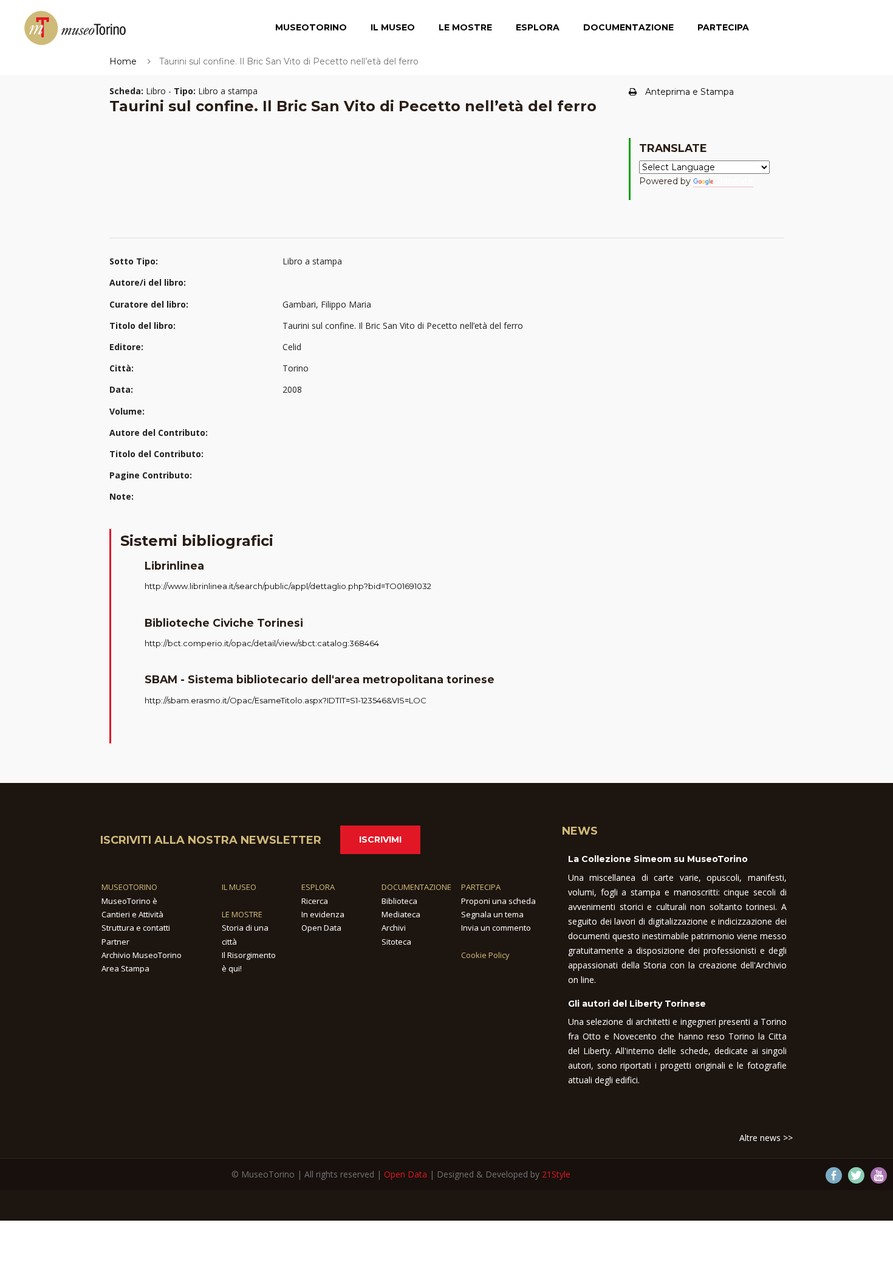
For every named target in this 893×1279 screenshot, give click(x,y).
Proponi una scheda (498, 900)
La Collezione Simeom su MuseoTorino (658, 858)
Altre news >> (766, 1137)
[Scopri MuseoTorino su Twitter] (856, 1175)
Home (123, 61)
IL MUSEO (239, 886)
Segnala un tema (492, 914)
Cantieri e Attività (132, 914)
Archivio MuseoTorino (141, 955)
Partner (115, 941)
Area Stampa (125, 968)
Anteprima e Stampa (689, 91)
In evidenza (322, 914)
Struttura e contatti (135, 927)
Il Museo (393, 27)
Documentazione (628, 27)
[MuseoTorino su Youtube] (879, 1175)
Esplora (537, 27)
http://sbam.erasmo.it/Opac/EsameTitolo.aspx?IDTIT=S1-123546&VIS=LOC (285, 700)
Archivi (393, 927)
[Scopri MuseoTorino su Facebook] (834, 1175)
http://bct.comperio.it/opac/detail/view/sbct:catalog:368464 (262, 643)
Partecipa (723, 27)
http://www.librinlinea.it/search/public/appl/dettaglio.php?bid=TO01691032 (288, 586)
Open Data (321, 927)
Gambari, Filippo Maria (326, 304)
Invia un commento (496, 927)
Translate (734, 181)
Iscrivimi (380, 839)
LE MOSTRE (242, 914)
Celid (291, 347)
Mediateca (400, 914)
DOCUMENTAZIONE (416, 886)
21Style (556, 1174)
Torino (295, 368)
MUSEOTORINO (129, 886)
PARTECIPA (481, 886)
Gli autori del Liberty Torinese (637, 1003)
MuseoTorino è (129, 900)
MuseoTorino (311, 27)
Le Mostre (465, 27)
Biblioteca (399, 900)
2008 (292, 389)
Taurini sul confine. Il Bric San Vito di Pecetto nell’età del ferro (402, 325)
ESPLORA (318, 886)
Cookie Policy (485, 955)
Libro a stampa (312, 261)
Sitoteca (396, 941)
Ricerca (314, 900)
